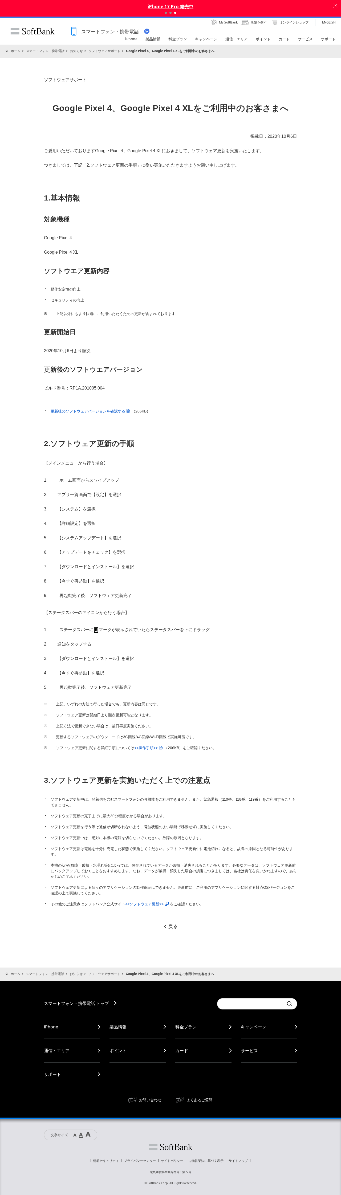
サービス (249, 1051)
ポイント (118, 1051)
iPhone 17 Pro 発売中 (170, 6)
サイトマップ (238, 1160)
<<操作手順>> (146, 748)
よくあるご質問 (199, 1099)
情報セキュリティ (106, 1160)
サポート (52, 1074)
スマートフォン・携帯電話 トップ (76, 1003)
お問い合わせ (150, 1099)
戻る (173, 926)
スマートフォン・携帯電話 (45, 51)
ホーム (16, 51)
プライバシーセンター (140, 1160)
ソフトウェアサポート (104, 51)
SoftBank (32, 31)
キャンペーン (253, 1027)
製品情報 (118, 1027)
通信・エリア (57, 1051)
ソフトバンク (170, 1147)
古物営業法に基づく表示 (206, 1160)
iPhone (51, 1027)
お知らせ (76, 51)
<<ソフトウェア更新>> (144, 904)
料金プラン (186, 1027)
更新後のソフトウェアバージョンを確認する (88, 411)
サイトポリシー (172, 1160)
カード (181, 1051)
